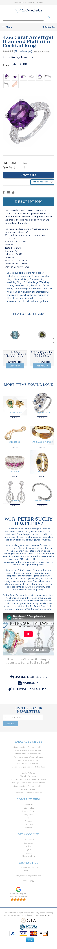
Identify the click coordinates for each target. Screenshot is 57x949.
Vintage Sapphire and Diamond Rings (28, 783)
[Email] (8, 192)
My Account (19, 2)
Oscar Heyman (42, 413)
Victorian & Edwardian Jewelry (28, 792)
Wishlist (28, 846)
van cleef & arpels (42, 442)
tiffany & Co (15, 413)
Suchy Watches (28, 773)
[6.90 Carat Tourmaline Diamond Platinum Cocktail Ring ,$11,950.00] (15, 334)
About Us (29, 804)
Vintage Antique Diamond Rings (28, 753)
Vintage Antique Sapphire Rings (28, 750)
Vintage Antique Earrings (28, 760)
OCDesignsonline (47, 915)
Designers (28, 824)
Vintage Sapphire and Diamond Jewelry (28, 779)
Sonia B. (15, 471)
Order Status (28, 839)
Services (28, 821)
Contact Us (28, 843)
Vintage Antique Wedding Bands (28, 757)
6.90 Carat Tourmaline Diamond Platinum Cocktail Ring (15, 354)
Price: (6, 65)
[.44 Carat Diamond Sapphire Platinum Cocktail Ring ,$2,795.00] (42, 334)
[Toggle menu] (3, 27)
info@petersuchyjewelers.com (28, 876)
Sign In (40, 2)
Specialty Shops (28, 811)
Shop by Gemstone (28, 776)
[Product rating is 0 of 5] (8, 51)
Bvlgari (42, 471)
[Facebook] (4, 192)
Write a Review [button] (41, 51)
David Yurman (42, 501)
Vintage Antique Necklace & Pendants (28, 767)
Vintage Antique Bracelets (28, 763)
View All (15, 417)
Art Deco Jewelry (28, 789)
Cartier (15, 501)
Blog (28, 818)
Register (28, 853)
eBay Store (28, 814)
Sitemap (28, 827)
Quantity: (8, 167)
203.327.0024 (28, 881)
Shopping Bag (28, 856)
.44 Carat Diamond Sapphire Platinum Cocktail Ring (42, 354)
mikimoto (15, 442)
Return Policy (28, 808)
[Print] (13, 192)
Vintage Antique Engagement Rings (28, 747)
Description (28, 201)
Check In (30, 2)
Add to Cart (15, 366)
